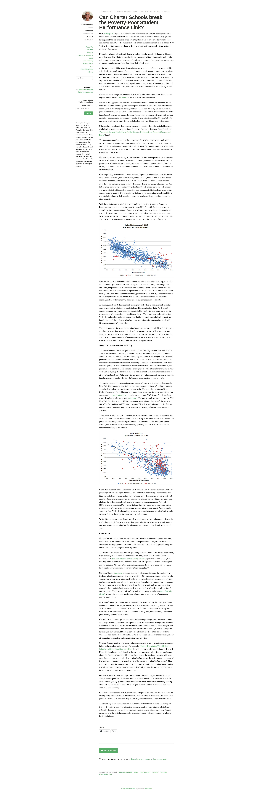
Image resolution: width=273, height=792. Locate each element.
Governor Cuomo (138, 11)
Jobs (91, 58)
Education (89, 50)
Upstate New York (105, 774)
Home (91, 72)
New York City (158, 11)
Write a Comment (110, 751)
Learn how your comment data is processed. (149, 759)
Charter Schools (107, 11)
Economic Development (84, 55)
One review (122, 97)
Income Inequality (87, 69)
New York (148, 11)
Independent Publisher (128, 789)
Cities (136, 772)
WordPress (148, 789)
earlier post (108, 33)
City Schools (118, 11)
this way (132, 398)
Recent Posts (88, 63)
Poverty (90, 52)
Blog (91, 66)
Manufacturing (88, 61)
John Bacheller (87, 24)
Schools (164, 772)
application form (119, 395)
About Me (89, 47)
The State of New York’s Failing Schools (128, 558)
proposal (118, 572)
